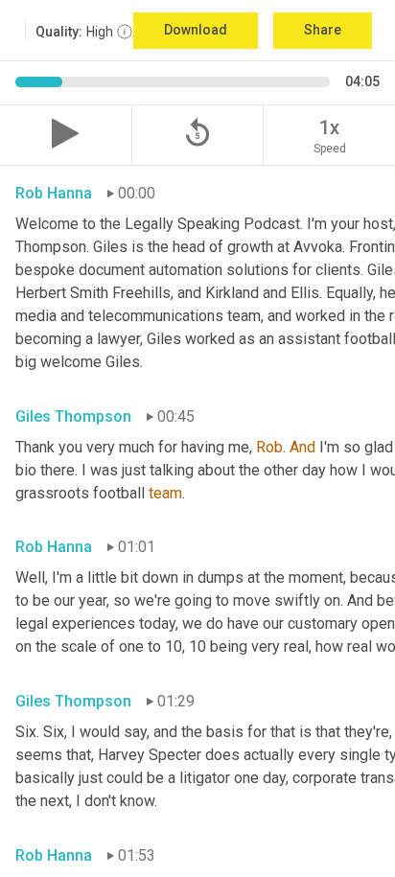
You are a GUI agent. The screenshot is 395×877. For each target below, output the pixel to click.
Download (195, 29)
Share (322, 29)
